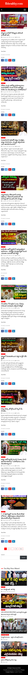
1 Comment (4, 273)
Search (3, 554)
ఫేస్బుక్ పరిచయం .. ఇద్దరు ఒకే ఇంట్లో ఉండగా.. (12, 637)
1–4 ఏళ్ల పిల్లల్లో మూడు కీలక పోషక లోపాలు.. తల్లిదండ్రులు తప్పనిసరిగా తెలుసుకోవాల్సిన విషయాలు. (13, 516)
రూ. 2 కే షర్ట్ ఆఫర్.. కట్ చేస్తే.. (8, 589)
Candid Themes (18, 672)
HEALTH (3, 30)
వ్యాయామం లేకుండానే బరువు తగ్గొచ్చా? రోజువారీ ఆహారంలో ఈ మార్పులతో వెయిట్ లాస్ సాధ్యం (12, 197)
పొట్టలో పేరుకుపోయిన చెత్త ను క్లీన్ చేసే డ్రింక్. (14, 357)
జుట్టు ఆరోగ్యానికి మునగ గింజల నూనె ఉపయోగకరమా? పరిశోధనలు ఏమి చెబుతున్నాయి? (13, 461)
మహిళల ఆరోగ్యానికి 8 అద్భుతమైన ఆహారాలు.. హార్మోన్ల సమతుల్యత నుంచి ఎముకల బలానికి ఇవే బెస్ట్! (14, 251)
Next (21, 549)
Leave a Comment (6, 54)
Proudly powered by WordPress (11, 670)
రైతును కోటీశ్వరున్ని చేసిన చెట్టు (9, 660)
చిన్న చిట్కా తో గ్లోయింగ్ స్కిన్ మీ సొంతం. (11, 410)
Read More (3, 51)
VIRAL (7, 634)
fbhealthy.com (14, 3)
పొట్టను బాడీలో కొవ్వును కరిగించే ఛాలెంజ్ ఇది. (12, 34)
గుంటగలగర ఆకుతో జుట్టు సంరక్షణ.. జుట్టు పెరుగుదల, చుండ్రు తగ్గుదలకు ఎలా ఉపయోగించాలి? (13, 142)
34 (16, 549)
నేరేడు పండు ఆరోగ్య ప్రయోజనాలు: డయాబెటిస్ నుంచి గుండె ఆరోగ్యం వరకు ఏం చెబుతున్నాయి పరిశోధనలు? (14, 87)
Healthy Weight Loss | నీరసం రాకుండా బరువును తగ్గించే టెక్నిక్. (12, 305)
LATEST (3, 587)
